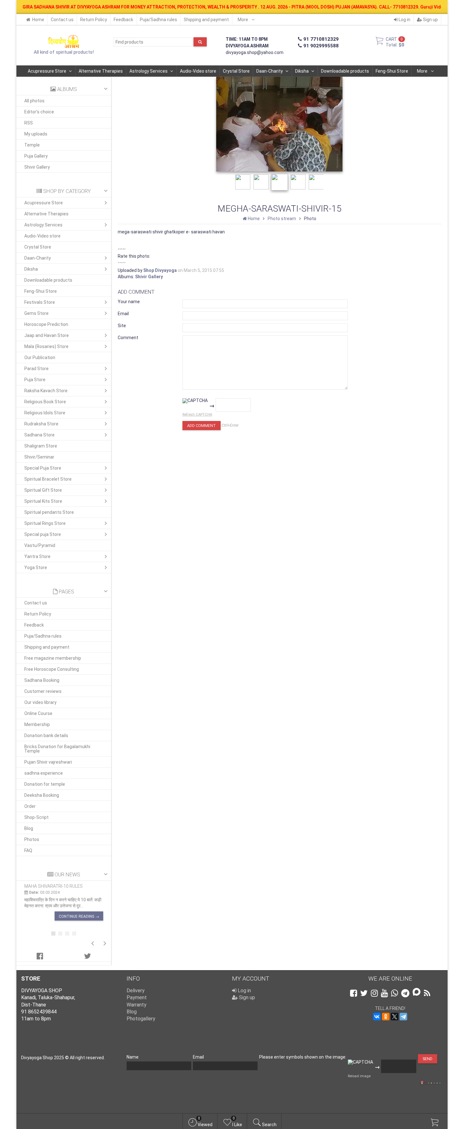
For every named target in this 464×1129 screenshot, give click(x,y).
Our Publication (39, 357)
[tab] (40, 956)
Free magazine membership (52, 658)
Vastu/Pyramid (39, 545)
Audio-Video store (198, 71)
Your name (129, 301)
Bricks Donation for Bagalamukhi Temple (57, 749)
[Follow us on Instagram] (374, 993)
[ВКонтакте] (377, 1016)
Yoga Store (35, 567)
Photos (31, 839)
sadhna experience (43, 773)
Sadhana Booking (41, 680)
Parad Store (36, 368)
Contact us (62, 19)
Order (30, 806)
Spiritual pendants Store (49, 512)
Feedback (123, 19)
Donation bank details (46, 735)
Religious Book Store (45, 401)
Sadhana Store (39, 434)
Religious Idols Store (44, 412)
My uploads (35, 133)
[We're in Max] (416, 992)
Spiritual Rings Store (45, 523)
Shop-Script (36, 817)
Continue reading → (79, 916)
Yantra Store (37, 556)
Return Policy (93, 19)
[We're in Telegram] (405, 993)
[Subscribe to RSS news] (427, 993)
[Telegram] (403, 1016)
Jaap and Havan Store (46, 335)
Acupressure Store (47, 71)
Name (133, 1057)
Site (122, 325)
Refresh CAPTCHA (197, 414)
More (243, 19)
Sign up (430, 19)
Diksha (302, 71)
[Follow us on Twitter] (364, 993)
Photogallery (141, 1019)
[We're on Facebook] (353, 993)
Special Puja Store (42, 468)
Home (38, 19)
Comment (128, 337)
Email (123, 313)
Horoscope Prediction (46, 324)
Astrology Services (148, 71)
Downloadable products (345, 71)
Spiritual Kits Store (43, 501)
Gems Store (36, 313)
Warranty (136, 1005)
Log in (404, 19)
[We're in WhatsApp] (394, 993)
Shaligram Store (40, 445)
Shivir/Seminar (39, 456)
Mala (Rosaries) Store (46, 346)
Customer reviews (43, 691)
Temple (32, 144)
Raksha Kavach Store (46, 390)
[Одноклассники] (386, 1016)
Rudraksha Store (41, 423)
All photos (34, 100)
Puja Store (34, 379)
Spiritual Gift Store (43, 490)
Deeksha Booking (41, 795)
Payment (137, 997)
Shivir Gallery (37, 167)
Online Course (38, 713)
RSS (28, 122)
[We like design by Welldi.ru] (422, 1083)
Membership (37, 724)
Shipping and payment (206, 19)
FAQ (28, 850)
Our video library (40, 702)
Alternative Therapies (101, 71)
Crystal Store (236, 71)
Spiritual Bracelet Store (48, 479)
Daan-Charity (269, 71)
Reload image (359, 1076)
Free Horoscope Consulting (51, 669)
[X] (394, 1016)
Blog (28, 828)
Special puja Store (42, 534)
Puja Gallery (36, 156)
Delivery (136, 991)
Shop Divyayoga (160, 270)
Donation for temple (44, 784)
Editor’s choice (39, 111)
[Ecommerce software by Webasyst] (432, 1082)
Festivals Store (39, 302)
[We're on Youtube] (384, 993)
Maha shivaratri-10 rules (53, 886)
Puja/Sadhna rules (158, 19)
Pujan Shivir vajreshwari (48, 762)
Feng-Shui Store (392, 71)
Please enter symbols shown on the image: (302, 1057)
